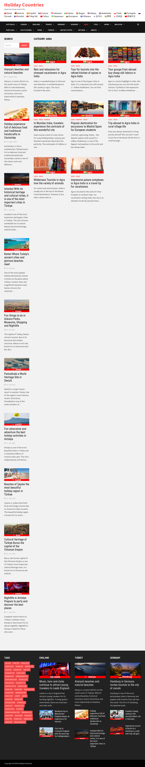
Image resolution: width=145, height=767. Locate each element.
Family (8, 689)
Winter (8, 722)
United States (66, 30)
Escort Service (11, 679)
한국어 (98, 16)
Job (17, 696)
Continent (9, 673)
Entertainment (22, 676)
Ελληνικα (86, 16)
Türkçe (45, 16)
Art (8, 663)
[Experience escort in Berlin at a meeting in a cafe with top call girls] (117, 726)
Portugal (10, 30)
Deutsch (20, 13)
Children (29, 666)
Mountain (10, 702)
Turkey (79, 657)
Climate (17, 670)
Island (9, 696)
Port (19, 709)
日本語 (119, 16)
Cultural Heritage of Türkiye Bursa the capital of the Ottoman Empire (15, 544)
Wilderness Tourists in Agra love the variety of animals (49, 181)
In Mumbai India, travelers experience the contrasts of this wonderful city (49, 126)
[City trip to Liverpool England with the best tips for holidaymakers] (46, 728)
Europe (23, 679)
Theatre (18, 719)
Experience (10, 686)
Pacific (8, 706)
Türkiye (51, 30)
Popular (9, 709)
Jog (24, 696)
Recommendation (12, 712)
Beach (25, 663)
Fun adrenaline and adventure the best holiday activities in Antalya (15, 434)
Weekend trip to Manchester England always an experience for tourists (62, 716)
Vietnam (81, 30)
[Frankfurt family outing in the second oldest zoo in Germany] (117, 711)
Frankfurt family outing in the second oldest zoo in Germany (133, 715)
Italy (96, 24)
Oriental (21, 702)
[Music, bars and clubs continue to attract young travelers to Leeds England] (54, 670)
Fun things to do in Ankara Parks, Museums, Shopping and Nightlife (15, 320)
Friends (18, 689)
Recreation (26, 712)
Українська (58, 16)
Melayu (93, 13)
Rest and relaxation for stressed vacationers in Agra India (50, 73)
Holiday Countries (24, 5)
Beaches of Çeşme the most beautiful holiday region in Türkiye (16, 489)
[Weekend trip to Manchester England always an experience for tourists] (46, 711)
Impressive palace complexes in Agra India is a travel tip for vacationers (87, 183)
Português (131, 13)
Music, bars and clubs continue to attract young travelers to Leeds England (54, 685)
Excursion (20, 683)
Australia (10, 24)
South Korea (26, 30)
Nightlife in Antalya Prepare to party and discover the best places (15, 603)
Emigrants (9, 676)
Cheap (19, 666)
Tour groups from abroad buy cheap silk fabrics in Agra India (122, 73)
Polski (119, 13)
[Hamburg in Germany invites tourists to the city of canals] (125, 670)
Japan (106, 24)
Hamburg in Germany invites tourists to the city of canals (124, 685)
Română (20, 16)
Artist (16, 663)
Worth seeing (19, 722)
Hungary (74, 24)
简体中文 (131, 16)
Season (9, 716)
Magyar (81, 13)
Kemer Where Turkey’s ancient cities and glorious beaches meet (16, 259)
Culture (21, 673)
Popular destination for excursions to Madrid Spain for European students (86, 126)
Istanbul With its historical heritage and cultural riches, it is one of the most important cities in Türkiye (16, 197)
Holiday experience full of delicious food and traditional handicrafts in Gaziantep (15, 130)
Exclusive (9, 683)
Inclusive (9, 693)
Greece (94, 30)
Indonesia (57, 13)
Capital (9, 666)
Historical (29, 689)
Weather (28, 719)
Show (18, 716)
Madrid (79, 120)
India (86, 24)
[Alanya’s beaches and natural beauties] (90, 670)
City (8, 670)
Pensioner (19, 706)
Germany (61, 24)
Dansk (9, 13)
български (73, 16)
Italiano (69, 13)
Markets (18, 699)
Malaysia (118, 24)
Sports (28, 716)
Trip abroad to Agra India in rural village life (123, 124)
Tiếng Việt (33, 16)
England (36, 24)
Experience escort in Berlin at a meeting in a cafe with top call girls (132, 730)
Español (32, 13)
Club (26, 670)
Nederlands (106, 13)
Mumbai (47, 120)
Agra (36, 66)
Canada (24, 24)
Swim (8, 719)
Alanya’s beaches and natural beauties (16, 71)
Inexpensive (21, 693)
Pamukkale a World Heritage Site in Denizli (15, 377)
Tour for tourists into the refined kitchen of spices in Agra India (86, 73)
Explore (22, 686)
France (49, 24)
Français (44, 13)
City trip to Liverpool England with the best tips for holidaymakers (62, 732)
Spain (39, 30)
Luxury (8, 699)
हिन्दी (109, 16)
